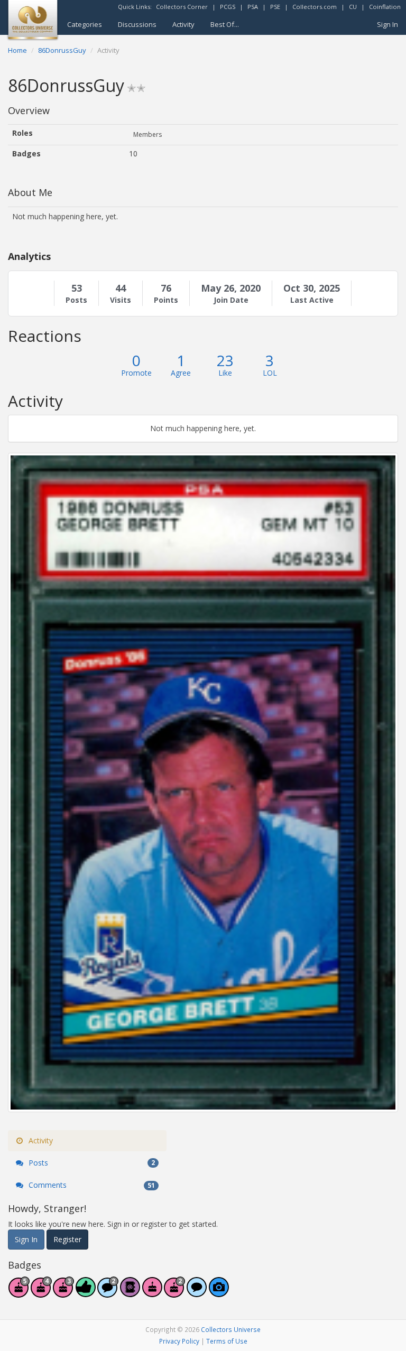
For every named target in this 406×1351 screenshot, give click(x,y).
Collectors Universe (231, 1329)
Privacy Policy (179, 1341)
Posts (76, 300)
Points (166, 300)
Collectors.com (314, 7)
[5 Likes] (86, 1293)
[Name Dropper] (130, 1293)
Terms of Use (226, 1341)
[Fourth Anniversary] (41, 1293)
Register (67, 1239)
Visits (120, 300)
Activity (183, 24)
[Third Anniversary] (63, 1293)
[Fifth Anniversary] (19, 1293)
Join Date (231, 300)
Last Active (312, 300)
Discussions (137, 24)
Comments (90, 1185)
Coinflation (385, 7)
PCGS (227, 7)
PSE (275, 7)
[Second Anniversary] (174, 1293)
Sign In (387, 24)
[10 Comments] (108, 1293)
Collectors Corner (182, 7)
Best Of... (224, 24)
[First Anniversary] (152, 1293)
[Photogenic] (219, 1293)
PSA (252, 7)
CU (353, 7)
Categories (84, 24)
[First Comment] (197, 1293)
